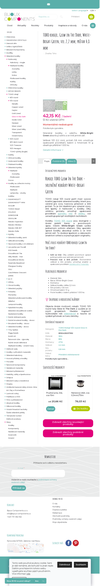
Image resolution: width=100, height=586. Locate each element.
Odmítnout (64, 564)
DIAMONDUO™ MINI (16, 202)
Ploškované (15, 177)
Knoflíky (9, 53)
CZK (92, 10)
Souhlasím (81, 564)
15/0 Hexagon (15, 148)
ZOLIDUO (12, 212)
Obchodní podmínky (61, 516)
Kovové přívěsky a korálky (16, 358)
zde (28, 574)
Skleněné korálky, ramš (17, 237)
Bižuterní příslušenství (15, 371)
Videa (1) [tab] (72, 161)
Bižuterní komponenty (15, 50)
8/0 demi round (16, 142)
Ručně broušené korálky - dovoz (21, 320)
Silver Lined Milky (19, 129)
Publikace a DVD (13, 397)
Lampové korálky (15, 304)
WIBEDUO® (13, 215)
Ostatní (11, 438)
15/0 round (14, 139)
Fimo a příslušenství (14, 400)
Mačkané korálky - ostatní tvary (21, 346)
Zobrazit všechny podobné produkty (68, 433)
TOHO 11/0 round (63, 221)
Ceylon (14, 110)
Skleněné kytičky (15, 167)
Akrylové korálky (13, 403)
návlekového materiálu (79, 264)
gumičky (62, 214)
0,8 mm (62, 349)
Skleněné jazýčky (15, 288)
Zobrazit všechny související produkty (68, 423)
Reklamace (57, 513)
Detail (50, 409)
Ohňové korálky (14, 158)
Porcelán (10, 362)
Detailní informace (52, 150)
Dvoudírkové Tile (15, 253)
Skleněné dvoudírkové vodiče (20, 311)
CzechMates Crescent (17, 272)
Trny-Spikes (13, 330)
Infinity (11, 282)
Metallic (15, 104)
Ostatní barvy (17, 136)
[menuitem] (10, 25)
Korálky (11, 425)
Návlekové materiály (14, 368)
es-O (10, 279)
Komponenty (13, 428)
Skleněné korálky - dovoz (18, 327)
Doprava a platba (59, 510)
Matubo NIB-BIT (15, 228)
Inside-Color (17, 120)
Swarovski (12, 435)
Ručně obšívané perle (17, 317)
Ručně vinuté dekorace (17, 342)
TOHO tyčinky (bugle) (18, 152)
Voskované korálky (15, 161)
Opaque (15, 123)
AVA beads (12, 250)
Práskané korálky (15, 164)
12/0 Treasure (15, 145)
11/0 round (14, 101)
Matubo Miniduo (14, 225)
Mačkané (13, 171)
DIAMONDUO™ (14, 199)
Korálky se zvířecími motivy (19, 183)
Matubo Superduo (15, 222)
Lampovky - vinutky (18, 193)
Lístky (14, 72)
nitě (70, 214)
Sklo (60, 336)
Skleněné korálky (13, 56)
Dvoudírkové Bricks (16, 260)
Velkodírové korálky (16, 241)
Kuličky (13, 82)
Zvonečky (16, 69)
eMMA (10, 276)
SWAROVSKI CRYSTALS (16, 40)
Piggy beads (13, 333)
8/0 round (14, 97)
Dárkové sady (12, 349)
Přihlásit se (19, 488)
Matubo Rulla (13, 231)
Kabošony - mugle (17, 62)
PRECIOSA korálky (15, 88)
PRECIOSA (10, 37)
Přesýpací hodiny (15, 266)
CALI (10, 269)
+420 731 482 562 (14, 517)
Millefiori (11, 301)
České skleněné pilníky (15, 413)
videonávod (70, 314)
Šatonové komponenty (15, 365)
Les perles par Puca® (17, 247)
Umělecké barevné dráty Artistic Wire (21, 387)
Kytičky (11, 234)
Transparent (17, 132)
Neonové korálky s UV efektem (21, 244)
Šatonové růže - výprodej (18, 339)
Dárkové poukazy (13, 419)
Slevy (8, 422)
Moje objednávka (59, 522)
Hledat (61, 16)
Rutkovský (12, 59)
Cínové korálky (14, 285)
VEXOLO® (12, 218)
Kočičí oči (12, 336)
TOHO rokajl (13, 94)
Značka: (50, 53)
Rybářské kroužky (15, 307)
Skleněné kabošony (14, 355)
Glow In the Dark (19, 117)
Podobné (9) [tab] (58, 161)
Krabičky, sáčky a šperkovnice (18, 374)
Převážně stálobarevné (69, 355)
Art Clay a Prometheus (15, 390)
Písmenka (12, 295)
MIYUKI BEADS (14, 91)
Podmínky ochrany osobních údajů (67, 519)
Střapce (9, 378)
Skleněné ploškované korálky (20, 298)
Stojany (9, 384)
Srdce (14, 75)
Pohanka (11, 292)
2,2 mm (62, 345)
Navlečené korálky (15, 314)
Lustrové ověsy (12, 393)
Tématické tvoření (13, 416)
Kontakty (56, 507)
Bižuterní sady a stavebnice (17, 381)
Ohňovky (13, 85)
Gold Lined (16, 113)
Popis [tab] (46, 161)
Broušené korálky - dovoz (18, 323)
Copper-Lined (17, 107)
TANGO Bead (14, 209)
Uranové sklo (11, 43)
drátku (81, 214)
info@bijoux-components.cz (19, 514)
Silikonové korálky (13, 406)
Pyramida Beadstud (16, 263)
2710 (61, 342)
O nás (54, 504)
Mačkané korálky (17, 66)
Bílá (60, 339)
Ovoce (11, 180)
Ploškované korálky (18, 78)
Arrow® (11, 206)
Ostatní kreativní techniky (16, 409)
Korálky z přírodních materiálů (18, 352)
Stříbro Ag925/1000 (14, 46)
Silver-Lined (16, 126)
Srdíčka (11, 196)
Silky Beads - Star (15, 257)
